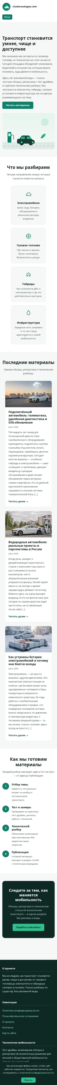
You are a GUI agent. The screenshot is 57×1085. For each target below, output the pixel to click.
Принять (28, 1080)
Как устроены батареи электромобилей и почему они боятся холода (28, 660)
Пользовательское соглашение (20, 1016)
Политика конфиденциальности (20, 1010)
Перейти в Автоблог (28, 927)
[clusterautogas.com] (6, 7)
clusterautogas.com (25, 6)
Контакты (7, 1027)
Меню (7, 17)
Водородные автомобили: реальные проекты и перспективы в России (27, 545)
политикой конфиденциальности (36, 1072)
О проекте (8, 1022)
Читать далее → (18, 501)
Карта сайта (9, 1033)
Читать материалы (18, 105)
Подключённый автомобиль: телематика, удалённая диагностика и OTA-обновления (27, 417)
